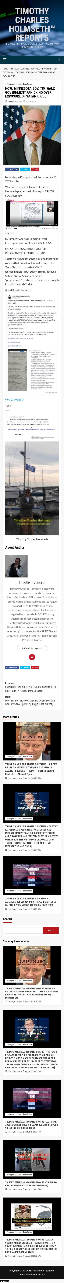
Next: (30, 700)
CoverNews (25, 1274)
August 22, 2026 (31, 850)
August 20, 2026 (31, 1256)
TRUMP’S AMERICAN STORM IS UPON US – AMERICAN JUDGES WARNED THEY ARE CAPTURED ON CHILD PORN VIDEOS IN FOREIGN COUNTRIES (30, 902)
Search (7, 919)
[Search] (59, 59)
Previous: (30, 687)
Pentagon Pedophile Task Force (19, 84)
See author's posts (32, 648)
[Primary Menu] (9, 60)
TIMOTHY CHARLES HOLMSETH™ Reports (32, 24)
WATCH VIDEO (14, 399)
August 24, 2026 (31, 778)
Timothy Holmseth (15, 101)
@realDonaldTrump (16, 290)
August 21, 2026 (31, 909)
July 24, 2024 (31, 101)
